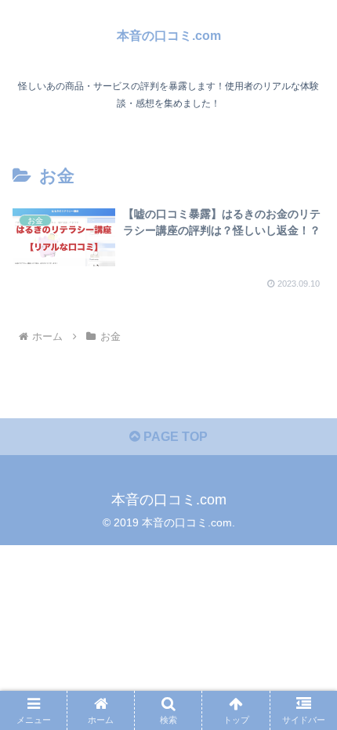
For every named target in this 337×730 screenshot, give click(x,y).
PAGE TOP (174, 436)
